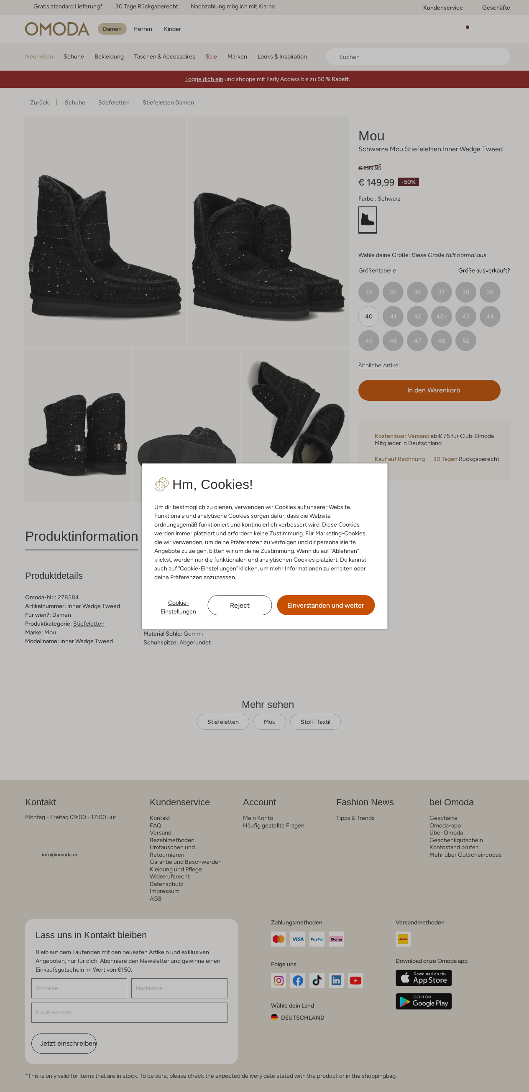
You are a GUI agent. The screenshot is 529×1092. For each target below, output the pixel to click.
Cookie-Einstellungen (178, 607)
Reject (240, 605)
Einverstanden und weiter (325, 605)
